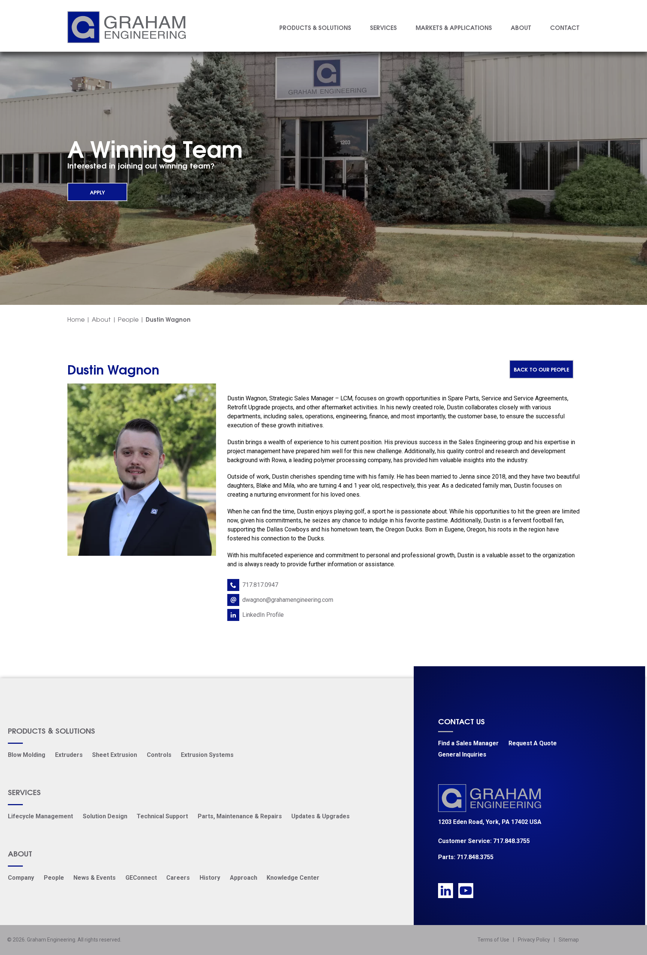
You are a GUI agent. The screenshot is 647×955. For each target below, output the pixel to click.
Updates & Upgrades (320, 816)
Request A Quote (532, 743)
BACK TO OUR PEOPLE (541, 369)
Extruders (69, 754)
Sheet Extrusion (114, 754)
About (521, 27)
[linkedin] (445, 890)
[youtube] (465, 890)
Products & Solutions (315, 27)
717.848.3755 (511, 841)
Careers (178, 877)
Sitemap (569, 940)
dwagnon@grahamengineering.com (287, 599)
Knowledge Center (293, 877)
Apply (97, 192)
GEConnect (141, 877)
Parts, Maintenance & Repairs (240, 816)
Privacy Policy (534, 940)
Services (383, 27)
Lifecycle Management (40, 816)
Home (76, 319)
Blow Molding (26, 754)
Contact (565, 27)
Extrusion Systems (207, 754)
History (210, 877)
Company (21, 877)
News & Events (94, 877)
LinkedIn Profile (263, 614)
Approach (243, 877)
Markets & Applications (454, 27)
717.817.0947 (260, 584)
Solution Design (105, 816)
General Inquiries (462, 754)
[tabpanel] (323, 168)
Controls (159, 754)
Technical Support (162, 816)
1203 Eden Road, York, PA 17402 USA (489, 821)
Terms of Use (493, 940)
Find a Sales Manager (468, 743)
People (128, 319)
